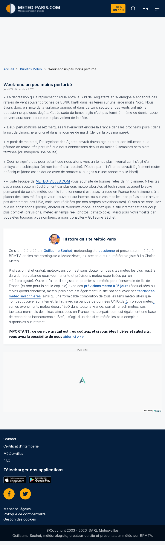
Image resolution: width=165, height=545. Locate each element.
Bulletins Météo (31, 69)
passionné (106, 250)
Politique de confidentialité (24, 514)
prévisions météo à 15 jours (106, 286)
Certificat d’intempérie (21, 446)
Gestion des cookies (19, 519)
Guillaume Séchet (58, 250)
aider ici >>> (73, 336)
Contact (9, 439)
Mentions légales (17, 509)
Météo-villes (13, 453)
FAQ (6, 461)
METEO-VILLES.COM (53, 181)
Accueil (8, 69)
